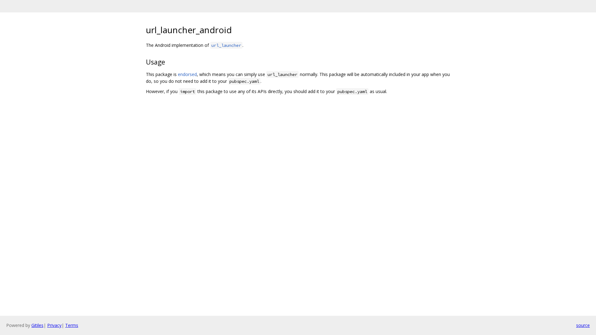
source (583, 325)
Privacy (54, 325)
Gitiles (37, 325)
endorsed (187, 74)
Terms (71, 325)
